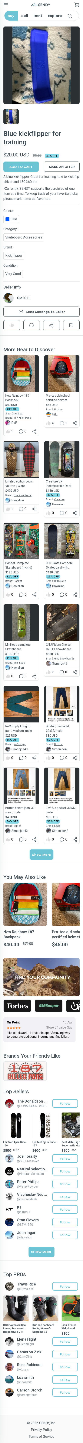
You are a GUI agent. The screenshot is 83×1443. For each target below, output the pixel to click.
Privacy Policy (41, 1430)
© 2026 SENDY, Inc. (41, 1423)
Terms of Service (41, 1437)
